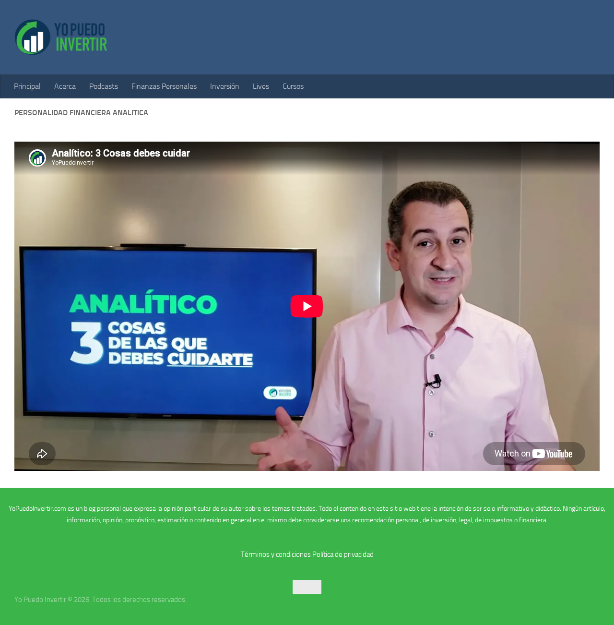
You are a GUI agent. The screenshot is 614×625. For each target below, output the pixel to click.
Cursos (293, 86)
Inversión (224, 86)
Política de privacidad (343, 554)
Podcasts (103, 86)
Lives (261, 86)
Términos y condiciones (276, 554)
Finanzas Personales (164, 86)
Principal (27, 86)
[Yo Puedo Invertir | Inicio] (60, 37)
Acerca (65, 86)
